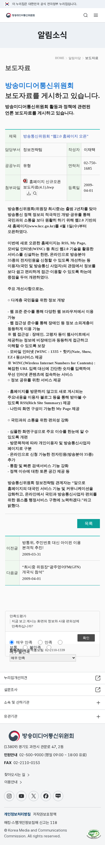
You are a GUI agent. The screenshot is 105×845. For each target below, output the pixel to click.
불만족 (35, 647)
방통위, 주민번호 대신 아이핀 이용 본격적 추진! (51, 545)
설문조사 (10, 689)
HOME (59, 58)
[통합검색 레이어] (86, 15)
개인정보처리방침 (17, 814)
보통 (13, 647)
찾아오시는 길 (15, 774)
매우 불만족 (20, 652)
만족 (48, 642)
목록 (89, 523)
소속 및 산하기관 (16, 702)
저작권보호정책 (44, 814)
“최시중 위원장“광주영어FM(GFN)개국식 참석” (51, 569)
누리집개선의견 (15, 678)
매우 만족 (24, 642)
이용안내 (11, 782)
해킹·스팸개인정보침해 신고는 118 (30, 822)
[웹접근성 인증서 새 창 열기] (94, 832)
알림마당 (75, 58)
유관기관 (10, 716)
